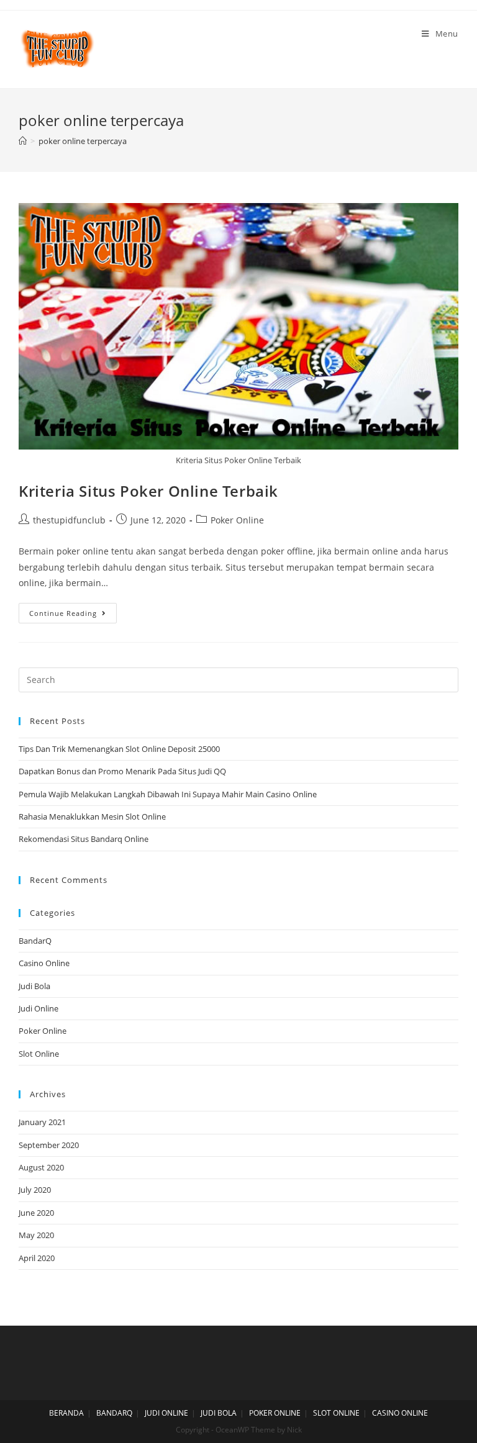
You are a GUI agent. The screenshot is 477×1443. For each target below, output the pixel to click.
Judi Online (38, 1008)
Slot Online (39, 1053)
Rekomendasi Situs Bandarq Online (83, 838)
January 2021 (42, 1122)
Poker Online (237, 520)
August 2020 (41, 1167)
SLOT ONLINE (336, 1413)
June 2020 (36, 1212)
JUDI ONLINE (166, 1413)
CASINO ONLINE (400, 1413)
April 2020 (37, 1258)
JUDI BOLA (219, 1413)
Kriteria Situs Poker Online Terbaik (148, 491)
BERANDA (66, 1413)
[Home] (23, 141)
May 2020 (36, 1235)
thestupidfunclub (69, 520)
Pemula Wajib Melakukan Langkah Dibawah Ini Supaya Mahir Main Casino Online (168, 794)
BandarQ (35, 940)
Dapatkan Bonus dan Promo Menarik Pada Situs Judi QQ (122, 771)
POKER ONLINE (275, 1413)
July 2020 (35, 1189)
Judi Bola (34, 986)
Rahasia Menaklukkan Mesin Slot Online (92, 816)
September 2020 (49, 1145)
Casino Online (44, 963)
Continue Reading (63, 613)
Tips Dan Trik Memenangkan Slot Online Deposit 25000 (119, 748)
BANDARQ (114, 1413)
